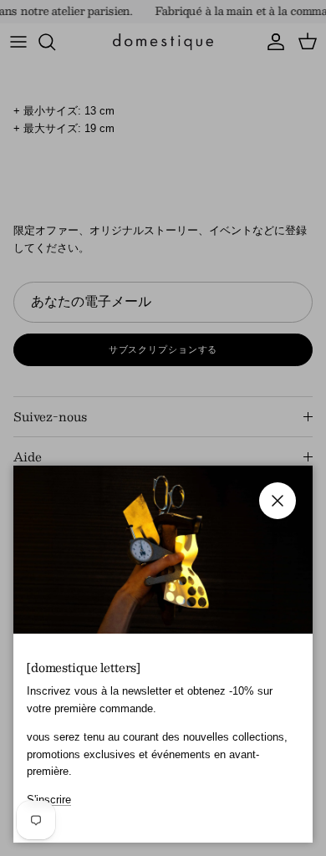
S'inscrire (49, 799)
